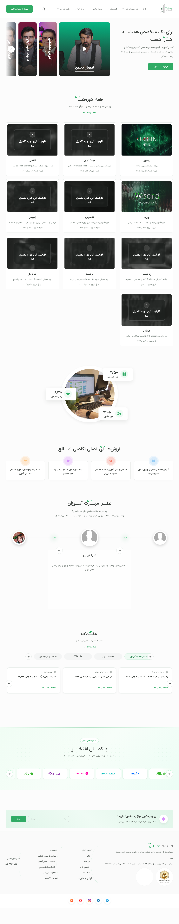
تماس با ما (84, 867)
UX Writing (78, 656)
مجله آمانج (97, 9)
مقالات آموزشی (49, 872)
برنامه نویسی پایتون (47, 656)
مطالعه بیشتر (163, 687)
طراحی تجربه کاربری (138, 656)
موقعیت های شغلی (47, 856)
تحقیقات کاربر (108, 656)
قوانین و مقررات (85, 878)
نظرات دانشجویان (47, 867)
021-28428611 (11, 864)
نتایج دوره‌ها (65, 9)
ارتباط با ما (81, 9)
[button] (84, 49)
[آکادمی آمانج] (165, 8)
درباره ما (86, 872)
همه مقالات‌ (91, 646)
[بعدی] (11, 49)
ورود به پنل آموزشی (19, 8)
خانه (144, 9)
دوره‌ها (87, 861)
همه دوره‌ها (91, 112)
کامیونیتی (113, 9)
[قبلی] (119, 550)
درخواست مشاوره (160, 66)
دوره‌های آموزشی (131, 9)
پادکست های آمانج (46, 861)
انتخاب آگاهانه (51, 878)
